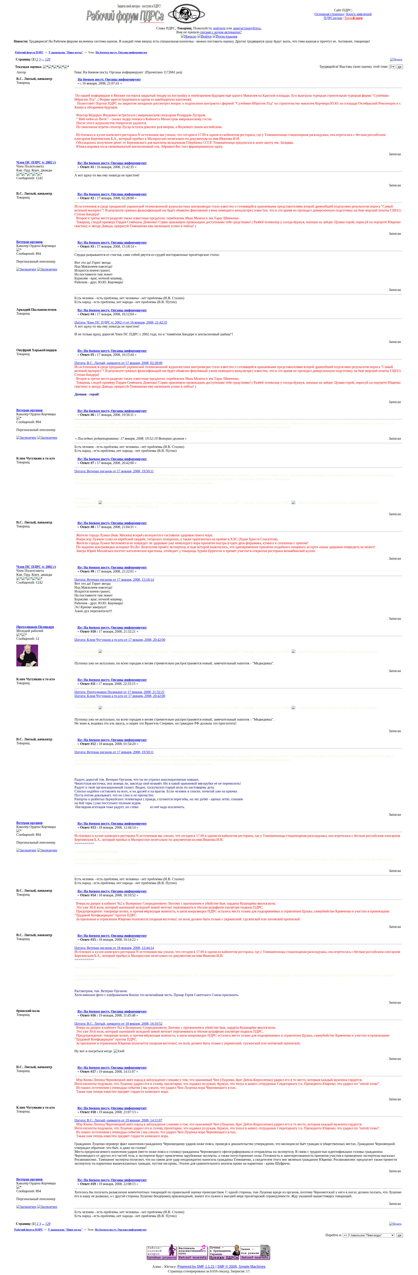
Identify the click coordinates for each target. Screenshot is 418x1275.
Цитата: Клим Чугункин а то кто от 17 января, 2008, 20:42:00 (119, 640)
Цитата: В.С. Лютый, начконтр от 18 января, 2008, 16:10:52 (118, 1023)
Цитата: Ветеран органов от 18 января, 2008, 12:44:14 (114, 948)
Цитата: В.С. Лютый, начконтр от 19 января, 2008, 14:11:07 (118, 1120)
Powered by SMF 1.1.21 (196, 1266)
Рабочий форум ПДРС (29, 52)
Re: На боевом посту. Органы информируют (112, 163)
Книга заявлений (359, 14)
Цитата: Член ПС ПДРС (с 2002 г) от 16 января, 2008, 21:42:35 (120, 322)
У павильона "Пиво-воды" (66, 52)
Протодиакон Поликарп (35, 627)
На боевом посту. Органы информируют (121, 52)
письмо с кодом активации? (221, 32)
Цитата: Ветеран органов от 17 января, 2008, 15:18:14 (114, 579)
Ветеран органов (29, 242)
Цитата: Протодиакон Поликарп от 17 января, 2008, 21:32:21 (119, 692)
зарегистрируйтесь (247, 28)
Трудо (353, 18)
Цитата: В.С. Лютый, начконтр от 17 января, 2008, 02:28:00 (118, 363)
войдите (219, 28)
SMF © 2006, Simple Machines (241, 1266)
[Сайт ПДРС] (186, 25)
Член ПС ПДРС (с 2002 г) (36, 162)
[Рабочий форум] (125, 25)
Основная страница (329, 14)
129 (47, 59)
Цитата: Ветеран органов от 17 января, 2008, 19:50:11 (114, 471)
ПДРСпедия (333, 18)
